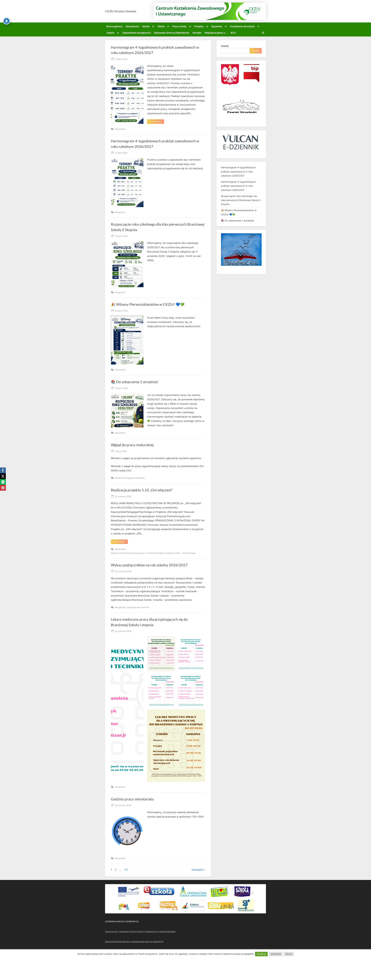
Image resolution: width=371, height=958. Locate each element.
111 (126, 869)
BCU (233, 32)
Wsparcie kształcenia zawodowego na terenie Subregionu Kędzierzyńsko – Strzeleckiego (153, 553)
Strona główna (114, 26)
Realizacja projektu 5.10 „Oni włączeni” (142, 490)
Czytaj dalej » (156, 122)
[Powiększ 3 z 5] (171, 676)
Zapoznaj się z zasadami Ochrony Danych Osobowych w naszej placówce (140, 931)
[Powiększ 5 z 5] (201, 713)
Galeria (110, 32)
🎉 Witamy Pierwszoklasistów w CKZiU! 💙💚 (148, 304)
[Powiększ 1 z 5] (171, 639)
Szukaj (224, 45)
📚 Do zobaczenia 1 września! (135, 382)
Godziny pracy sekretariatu (132, 799)
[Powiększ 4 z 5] (201, 676)
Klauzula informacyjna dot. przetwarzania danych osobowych (134, 941)
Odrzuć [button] (288, 954)
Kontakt (197, 32)
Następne (197, 869)
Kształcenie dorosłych (242, 26)
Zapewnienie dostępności (136, 32)
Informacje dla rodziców (138, 607)
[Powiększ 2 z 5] (201, 639)
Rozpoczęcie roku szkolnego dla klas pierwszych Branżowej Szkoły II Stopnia (241, 200)
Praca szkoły (179, 26)
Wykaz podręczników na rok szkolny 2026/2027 (149, 565)
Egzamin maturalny (136, 478)
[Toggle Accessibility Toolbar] (6, 21)
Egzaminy (216, 26)
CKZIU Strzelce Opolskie (120, 11)
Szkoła (146, 26)
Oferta (161, 26)
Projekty (198, 26)
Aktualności (132, 26)
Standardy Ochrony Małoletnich (171, 32)
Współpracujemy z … (216, 32)
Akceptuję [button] (261, 954)
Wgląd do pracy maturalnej (132, 445)
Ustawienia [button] (276, 954)
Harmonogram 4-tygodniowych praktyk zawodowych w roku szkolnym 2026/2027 (238, 171)
